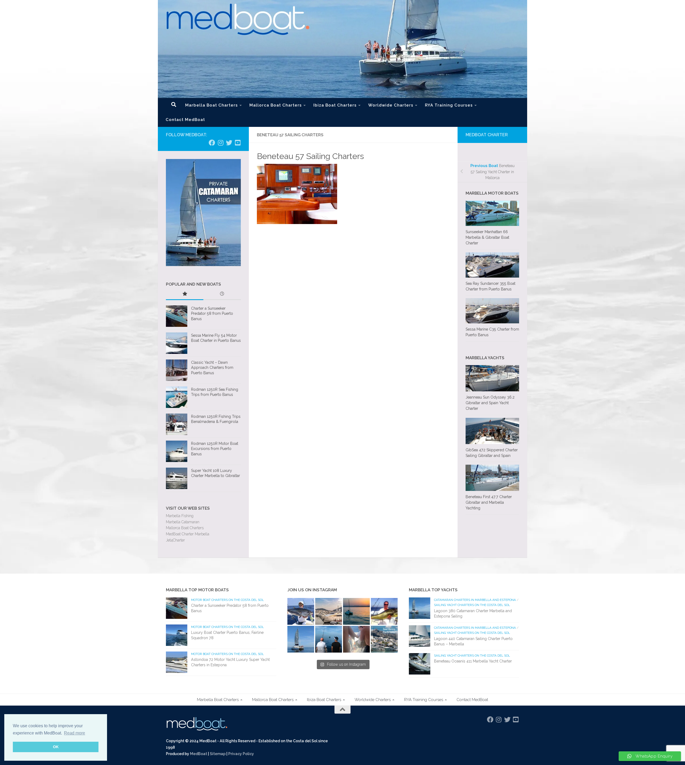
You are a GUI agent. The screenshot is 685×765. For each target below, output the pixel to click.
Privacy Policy (241, 754)
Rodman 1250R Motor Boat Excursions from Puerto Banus (214, 448)
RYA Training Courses (449, 105)
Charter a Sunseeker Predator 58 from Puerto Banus (212, 313)
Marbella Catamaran (182, 522)
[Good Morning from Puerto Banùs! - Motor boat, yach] (384, 639)
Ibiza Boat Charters (335, 105)
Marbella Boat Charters (211, 105)
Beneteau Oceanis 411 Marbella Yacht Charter (473, 661)
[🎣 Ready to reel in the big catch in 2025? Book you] (328, 639)
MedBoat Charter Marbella (187, 534)
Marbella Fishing (179, 516)
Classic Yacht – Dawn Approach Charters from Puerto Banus (212, 367)
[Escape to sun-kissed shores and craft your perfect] (328, 611)
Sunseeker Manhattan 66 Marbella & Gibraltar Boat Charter (487, 237)
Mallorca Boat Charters (275, 105)
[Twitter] (229, 142)
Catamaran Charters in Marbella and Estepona (475, 600)
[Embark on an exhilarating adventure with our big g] (300, 611)
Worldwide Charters (390, 105)
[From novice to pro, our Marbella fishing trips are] (384, 611)
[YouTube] (237, 142)
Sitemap (218, 754)
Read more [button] (74, 733)
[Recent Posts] (222, 294)
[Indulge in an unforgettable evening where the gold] (356, 611)
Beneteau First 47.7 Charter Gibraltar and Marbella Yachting (489, 502)
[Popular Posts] (184, 294)
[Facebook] (212, 142)
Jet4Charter (175, 540)
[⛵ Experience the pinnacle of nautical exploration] (300, 639)
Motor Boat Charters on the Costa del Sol (227, 600)
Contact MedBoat (185, 119)
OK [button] (56, 747)
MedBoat (198, 754)
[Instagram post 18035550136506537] (356, 639)
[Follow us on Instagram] (220, 142)
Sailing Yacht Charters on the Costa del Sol (472, 605)
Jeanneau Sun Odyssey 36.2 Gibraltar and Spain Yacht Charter (490, 403)
